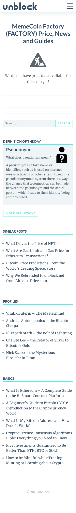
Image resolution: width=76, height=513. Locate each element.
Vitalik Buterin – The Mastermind (35, 313)
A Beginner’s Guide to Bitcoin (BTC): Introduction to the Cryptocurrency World (37, 408)
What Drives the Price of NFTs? (32, 243)
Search (64, 123)
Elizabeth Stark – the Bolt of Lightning (39, 333)
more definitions (20, 213)
